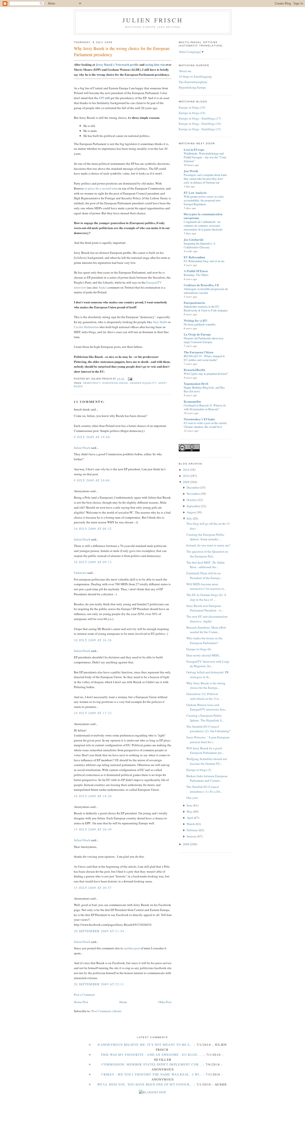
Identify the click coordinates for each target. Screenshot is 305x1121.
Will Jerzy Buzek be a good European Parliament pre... (205, 750)
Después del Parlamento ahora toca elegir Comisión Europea (203, 340)
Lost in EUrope (194, 149)
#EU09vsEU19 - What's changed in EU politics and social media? (204, 358)
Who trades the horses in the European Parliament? (204, 640)
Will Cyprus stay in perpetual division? (206, 373)
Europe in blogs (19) (192, 107)
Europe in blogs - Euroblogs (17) (200, 118)
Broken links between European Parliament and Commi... (207, 778)
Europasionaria (194, 302)
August (191, 512)
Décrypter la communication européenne (203, 216)
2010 (186, 476)
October (192, 500)
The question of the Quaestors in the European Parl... (207, 553)
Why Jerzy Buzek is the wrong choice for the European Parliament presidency (121, 51)
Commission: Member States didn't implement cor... (152, 1064)
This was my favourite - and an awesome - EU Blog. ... (152, 1054)
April (190, 818)
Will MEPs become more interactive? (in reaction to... (206, 586)
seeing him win (155, 64)
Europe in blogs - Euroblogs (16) (200, 123)
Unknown (80, 573)
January (192, 836)
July (189, 518)
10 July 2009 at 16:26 (93, 640)
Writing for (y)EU (196, 320)
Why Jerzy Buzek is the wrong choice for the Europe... (205, 685)
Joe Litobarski (193, 239)
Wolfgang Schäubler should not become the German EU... (206, 761)
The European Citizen (198, 352)
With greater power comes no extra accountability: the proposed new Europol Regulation (204, 200)
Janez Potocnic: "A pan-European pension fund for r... (207, 739)
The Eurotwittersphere (193, 82)
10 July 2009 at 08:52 (93, 528)
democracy (92, 383)
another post (132, 948)
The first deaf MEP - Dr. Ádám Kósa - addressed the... (205, 564)
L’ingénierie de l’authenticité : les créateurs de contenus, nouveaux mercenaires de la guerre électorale (203, 225)
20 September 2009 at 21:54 (99, 931)
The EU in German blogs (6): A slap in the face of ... (206, 597)
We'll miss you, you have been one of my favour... (145, 1084)
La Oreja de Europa (197, 334)
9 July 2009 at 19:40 (92, 437)
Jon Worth (191, 171)
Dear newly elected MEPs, (203, 655)
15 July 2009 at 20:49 (93, 829)
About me (185, 71)
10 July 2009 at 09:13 (93, 562)
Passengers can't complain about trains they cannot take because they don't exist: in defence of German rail (205, 178)
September (193, 506)
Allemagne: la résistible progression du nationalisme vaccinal (206, 291)
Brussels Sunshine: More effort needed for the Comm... (206, 629)
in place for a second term (101, 188)
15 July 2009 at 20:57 (93, 888)
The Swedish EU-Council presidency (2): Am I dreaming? (208, 728)
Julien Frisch (152, 20)
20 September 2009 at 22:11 (99, 984)
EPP (101, 98)
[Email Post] (129, 378)
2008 (186, 844)
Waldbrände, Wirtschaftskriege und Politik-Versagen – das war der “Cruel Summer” (205, 157)
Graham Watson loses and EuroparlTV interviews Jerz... (206, 707)
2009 (186, 482)
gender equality (143, 383)
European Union (115, 383)
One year (192, 798)
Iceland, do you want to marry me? (208, 545)
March (191, 824)
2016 (186, 469)
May (190, 811)
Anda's (102, 287)
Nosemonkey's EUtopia (199, 419)
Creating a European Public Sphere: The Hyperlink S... (205, 717)
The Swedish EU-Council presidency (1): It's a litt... (204, 789)
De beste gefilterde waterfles (200, 324)
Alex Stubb (160, 322)
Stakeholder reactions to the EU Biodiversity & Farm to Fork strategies (206, 308)
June (190, 805)
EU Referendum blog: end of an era (204, 261)
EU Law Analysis (195, 192)
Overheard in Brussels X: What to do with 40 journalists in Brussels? (205, 407)
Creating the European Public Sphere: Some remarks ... (205, 536)
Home (123, 1002)
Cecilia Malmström (86, 327)
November (193, 493)
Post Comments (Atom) (106, 1011)
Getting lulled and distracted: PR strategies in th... (207, 674)
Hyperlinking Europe (192, 87)
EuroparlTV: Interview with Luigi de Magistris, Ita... (207, 663)
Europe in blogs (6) (198, 649)
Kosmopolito (192, 401)
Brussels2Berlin (194, 369)
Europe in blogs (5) (198, 770)
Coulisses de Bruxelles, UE (201, 285)
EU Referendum (194, 257)
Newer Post (81, 1002)
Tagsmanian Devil (196, 383)
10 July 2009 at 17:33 (93, 713)
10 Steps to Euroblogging (195, 76)
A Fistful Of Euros (196, 271)
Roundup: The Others (196, 275)
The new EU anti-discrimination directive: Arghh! (207, 618)
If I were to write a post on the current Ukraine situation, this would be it (205, 425)
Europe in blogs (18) (192, 113)
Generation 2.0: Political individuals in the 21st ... (204, 696)
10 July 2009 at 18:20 (93, 796)
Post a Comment (84, 994)
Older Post (165, 1002)
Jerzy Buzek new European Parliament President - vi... (205, 608)
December (193, 487)
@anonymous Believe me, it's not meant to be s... (145, 1044)
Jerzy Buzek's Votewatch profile (117, 64)
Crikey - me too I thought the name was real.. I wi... (151, 1074)
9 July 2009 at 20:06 (92, 480)
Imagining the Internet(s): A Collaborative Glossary (199, 245)
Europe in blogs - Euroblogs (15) (200, 129)
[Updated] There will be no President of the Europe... (204, 575)
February (192, 830)
